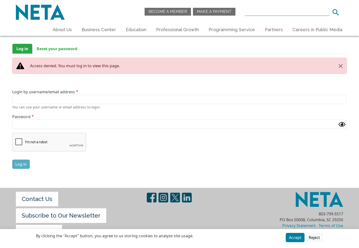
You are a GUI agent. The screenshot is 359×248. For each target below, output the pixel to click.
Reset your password (57, 48)
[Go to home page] (40, 11)
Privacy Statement (299, 225)
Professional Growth (177, 29)
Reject (314, 237)
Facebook (152, 197)
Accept (295, 237)
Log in (22, 48)
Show (342, 124)
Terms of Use (331, 225)
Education (136, 29)
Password (21, 116)
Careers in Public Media (317, 29)
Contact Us (37, 198)
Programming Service (232, 29)
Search (337, 12)
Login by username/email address (43, 92)
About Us (62, 29)
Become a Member (167, 11)
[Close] (341, 66)
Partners (274, 29)
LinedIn (187, 197)
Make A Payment (214, 11)
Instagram (163, 197)
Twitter (175, 197)
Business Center (99, 29)
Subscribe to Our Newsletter (61, 215)
